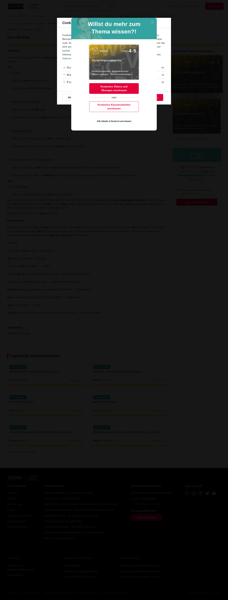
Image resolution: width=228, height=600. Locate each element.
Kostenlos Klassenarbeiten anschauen (114, 106)
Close (152, 22)
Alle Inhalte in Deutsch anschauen (114, 121)
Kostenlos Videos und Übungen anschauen (114, 88)
